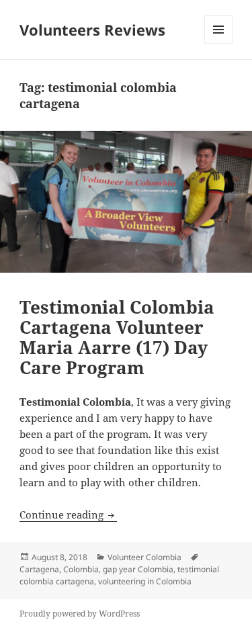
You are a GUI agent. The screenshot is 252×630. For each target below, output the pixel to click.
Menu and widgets (219, 43)
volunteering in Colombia (145, 581)
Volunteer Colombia (144, 557)
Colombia (81, 569)
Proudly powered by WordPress (79, 613)
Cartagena (39, 569)
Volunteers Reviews (92, 29)
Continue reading (68, 514)
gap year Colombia (138, 569)
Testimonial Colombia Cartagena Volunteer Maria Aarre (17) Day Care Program (116, 337)
